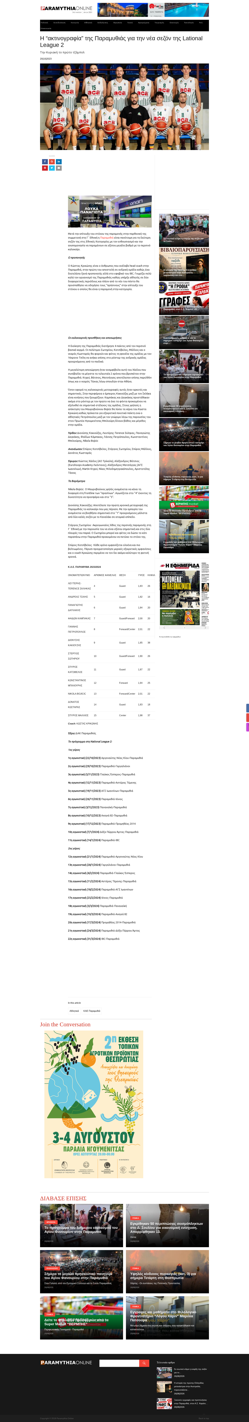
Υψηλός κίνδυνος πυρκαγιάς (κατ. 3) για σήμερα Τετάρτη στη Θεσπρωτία (183, 477)
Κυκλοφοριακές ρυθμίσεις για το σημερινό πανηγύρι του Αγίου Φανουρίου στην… (183, 340)
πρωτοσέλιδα (165, 637)
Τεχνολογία (189, 23)
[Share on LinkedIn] (59, 161)
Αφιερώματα (143, 23)
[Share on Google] (52, 161)
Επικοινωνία (46, 28)
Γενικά (130, 23)
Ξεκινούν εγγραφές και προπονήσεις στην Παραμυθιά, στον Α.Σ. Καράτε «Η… (183, 307)
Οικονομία (174, 23)
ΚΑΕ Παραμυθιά (91, 1011)
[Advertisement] (110, 175)
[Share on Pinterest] (45, 168)
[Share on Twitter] (52, 168)
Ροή (201, 23)
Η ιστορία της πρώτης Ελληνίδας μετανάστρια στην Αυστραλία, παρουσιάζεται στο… (179, 272)
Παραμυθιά (107, 237)
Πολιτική (44, 23)
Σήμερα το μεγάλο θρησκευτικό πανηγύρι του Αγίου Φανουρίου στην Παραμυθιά (183, 443)
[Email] (59, 168)
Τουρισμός (159, 23)
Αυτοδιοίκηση (59, 23)
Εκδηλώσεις (103, 23)
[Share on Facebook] (45, 161)
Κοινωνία (75, 23)
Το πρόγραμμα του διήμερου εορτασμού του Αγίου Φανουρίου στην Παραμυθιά (183, 375)
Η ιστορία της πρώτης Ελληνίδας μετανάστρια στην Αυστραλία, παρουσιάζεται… (189, 1386)
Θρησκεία (117, 23)
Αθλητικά (88, 23)
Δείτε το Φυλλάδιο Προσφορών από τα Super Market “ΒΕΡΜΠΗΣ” (182, 512)
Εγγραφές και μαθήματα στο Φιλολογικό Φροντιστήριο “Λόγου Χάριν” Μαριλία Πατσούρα (183, 545)
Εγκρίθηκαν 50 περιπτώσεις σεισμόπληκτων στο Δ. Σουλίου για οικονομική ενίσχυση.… (180, 408)
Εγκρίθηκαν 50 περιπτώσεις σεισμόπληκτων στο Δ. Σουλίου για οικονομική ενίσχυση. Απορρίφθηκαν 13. (166, 1228)
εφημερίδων (177, 637)
